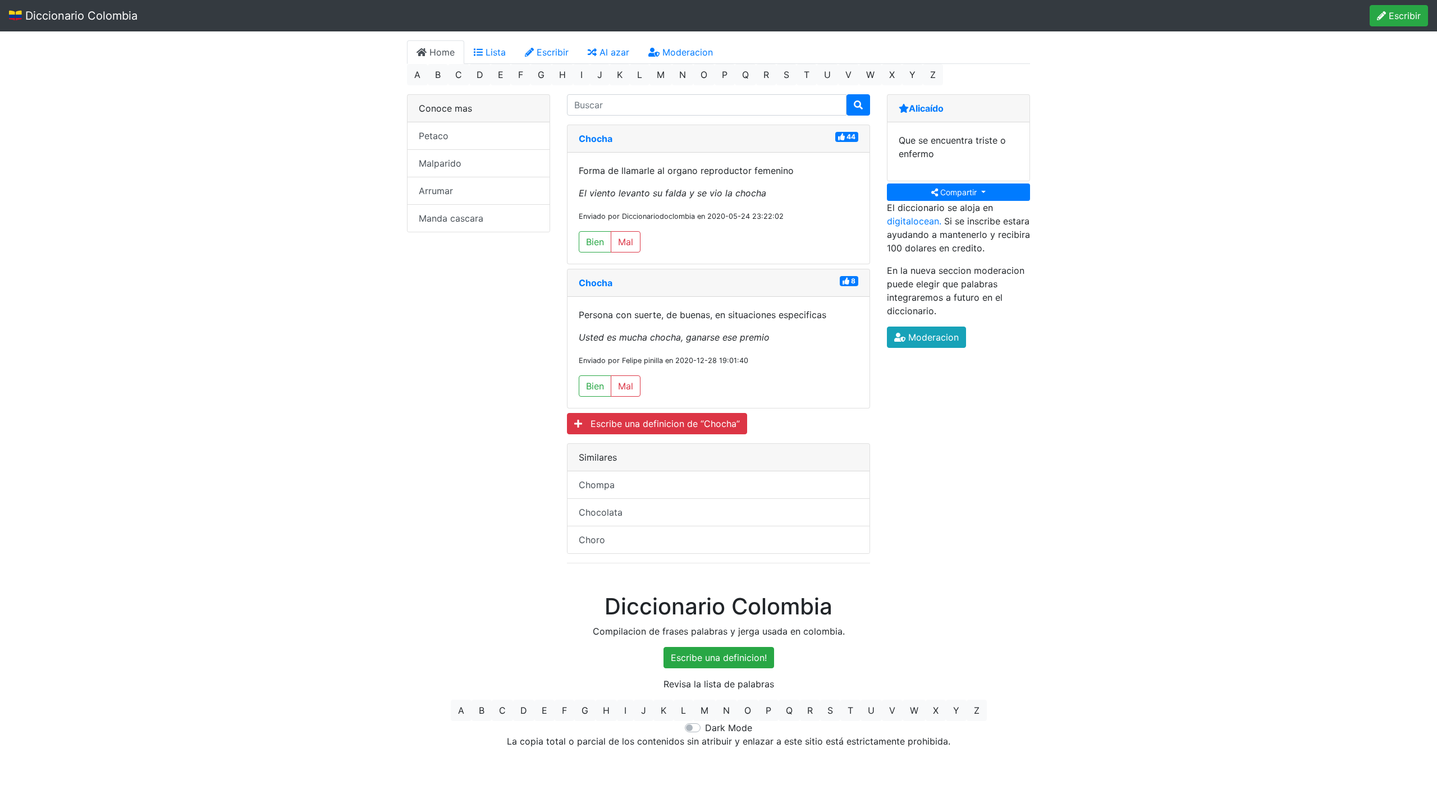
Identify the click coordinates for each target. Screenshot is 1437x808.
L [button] (639, 74)
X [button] (892, 74)
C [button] (458, 74)
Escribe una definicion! (719, 657)
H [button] (562, 74)
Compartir (958, 192)
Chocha (595, 138)
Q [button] (745, 74)
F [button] (520, 74)
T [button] (806, 74)
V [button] (848, 74)
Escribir (1403, 15)
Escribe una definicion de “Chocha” (661, 423)
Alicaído (926, 108)
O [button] (704, 74)
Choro (592, 539)
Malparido (440, 163)
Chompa (597, 484)
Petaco (434, 135)
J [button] (599, 74)
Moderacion (686, 52)
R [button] (766, 74)
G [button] (541, 74)
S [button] (786, 74)
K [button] (620, 74)
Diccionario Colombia (80, 15)
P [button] (724, 74)
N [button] (682, 74)
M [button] (661, 74)
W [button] (870, 74)
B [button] (438, 74)
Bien (595, 241)
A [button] (417, 74)
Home (441, 52)
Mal (625, 241)
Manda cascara (451, 218)
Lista (494, 52)
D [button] (480, 74)
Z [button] (933, 74)
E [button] (501, 74)
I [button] (581, 74)
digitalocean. (914, 221)
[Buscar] (858, 105)
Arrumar (436, 190)
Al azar (613, 52)
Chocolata (601, 512)
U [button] (827, 74)
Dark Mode (728, 727)
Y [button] (912, 74)
